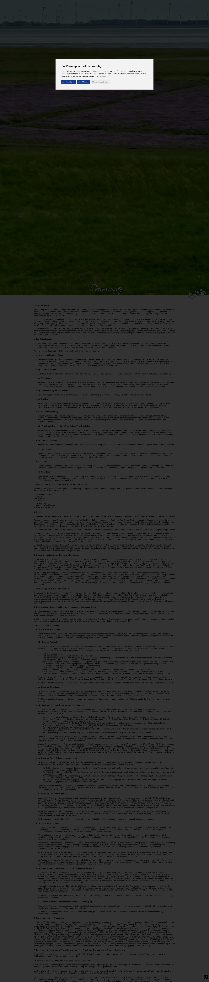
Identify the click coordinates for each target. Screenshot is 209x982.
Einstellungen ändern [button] (100, 82)
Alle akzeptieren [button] (68, 82)
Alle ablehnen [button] (83, 82)
